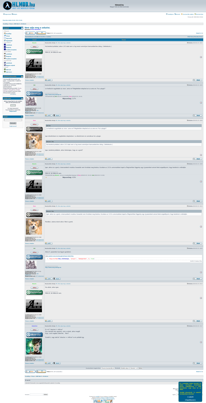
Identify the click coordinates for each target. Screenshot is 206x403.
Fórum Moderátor (36, 29)
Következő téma (198, 36)
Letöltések (9, 45)
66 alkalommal (40, 153)
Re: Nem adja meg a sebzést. (63, 42)
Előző (200, 33)
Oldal (197, 33)
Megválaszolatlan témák (9, 20)
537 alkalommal (40, 112)
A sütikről (190, 397)
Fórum (8, 36)
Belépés (15, 14)
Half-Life (8, 69)
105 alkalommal (40, 360)
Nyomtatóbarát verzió (30, 36)
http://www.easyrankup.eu (53, 94)
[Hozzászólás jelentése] (201, 57)
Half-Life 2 (9, 72)
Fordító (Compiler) (11, 49)
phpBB (97, 396)
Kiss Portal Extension (100, 398)
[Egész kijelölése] (54, 256)
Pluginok (8, 47)
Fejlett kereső (13, 126)
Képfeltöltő (9, 40)
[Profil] (49, 80)
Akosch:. (34, 42)
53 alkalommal (40, 76)
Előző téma (190, 36)
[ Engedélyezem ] (190, 400)
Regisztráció (8, 14)
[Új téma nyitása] (30, 34)
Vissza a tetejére (29, 80)
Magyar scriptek (10, 65)
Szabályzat (170, 14)
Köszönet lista (199, 14)
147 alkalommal (40, 77)
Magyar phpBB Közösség (107, 397)
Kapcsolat (9, 38)
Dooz (70, 96)
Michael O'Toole (111, 398)
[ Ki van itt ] (13, 94)
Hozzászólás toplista (188, 14)
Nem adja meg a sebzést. (37, 27)
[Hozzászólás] (187, 42)
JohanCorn (34, 326)
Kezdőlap (8, 33)
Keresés (178, 14)
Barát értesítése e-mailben (44, 36)
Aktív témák (19, 20)
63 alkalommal (40, 359)
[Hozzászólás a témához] (41, 34)
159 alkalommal (40, 155)
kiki (34, 85)
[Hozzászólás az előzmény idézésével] (197, 80)
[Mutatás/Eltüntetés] (67, 256)
